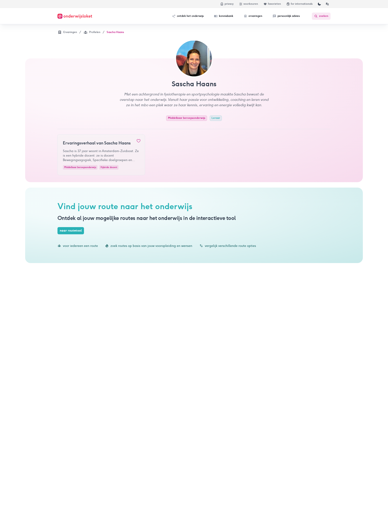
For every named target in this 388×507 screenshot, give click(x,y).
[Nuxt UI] (74, 16)
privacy (229, 3)
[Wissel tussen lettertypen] (327, 4)
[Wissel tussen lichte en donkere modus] (319, 4)
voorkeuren (250, 3)
